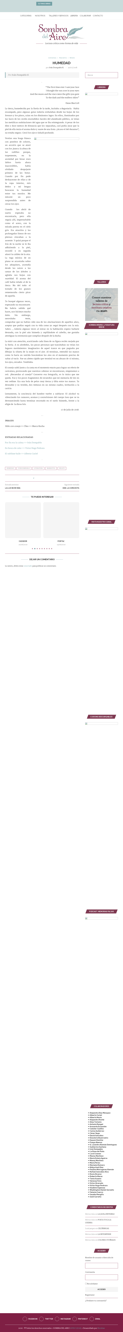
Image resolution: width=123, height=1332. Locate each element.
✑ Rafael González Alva (97, 1172)
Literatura (38, 468)
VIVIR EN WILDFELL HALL (61, 541)
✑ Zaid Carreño (93, 1197)
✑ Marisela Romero (95, 1165)
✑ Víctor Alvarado (94, 1183)
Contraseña (90, 1272)
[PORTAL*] (23, 520)
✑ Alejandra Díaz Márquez (98, 1113)
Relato (62, 468)
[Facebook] (54, 8)
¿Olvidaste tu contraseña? (96, 1300)
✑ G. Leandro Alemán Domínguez (101, 1145)
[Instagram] (61, 8)
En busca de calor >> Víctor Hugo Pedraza (25, 448)
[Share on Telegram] (47, 478)
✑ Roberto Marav (94, 1176)
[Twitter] (58, 8)
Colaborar (85, 16)
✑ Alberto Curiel (93, 1115)
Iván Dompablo (24, 468)
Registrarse (90, 1295)
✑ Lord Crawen (93, 1154)
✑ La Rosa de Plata (94, 1151)
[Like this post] (35, 478)
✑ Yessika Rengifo (94, 1194)
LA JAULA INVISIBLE (106, 1214)
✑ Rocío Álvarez (93, 1174)
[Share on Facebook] (38, 478)
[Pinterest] (65, 8)
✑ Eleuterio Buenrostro (96, 1138)
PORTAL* (23, 541)
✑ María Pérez (92, 1163)
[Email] (68, 8)
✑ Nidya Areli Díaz (94, 1167)
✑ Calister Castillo (94, 1129)
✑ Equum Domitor (94, 1140)
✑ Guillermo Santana (95, 1147)
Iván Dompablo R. (56, 67)
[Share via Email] (49, 478)
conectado (27, 566)
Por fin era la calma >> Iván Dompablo (23, 442)
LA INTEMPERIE (104, 1234)
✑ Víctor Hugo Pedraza (96, 1185)
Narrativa (51, 468)
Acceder (102, 1289)
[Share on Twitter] (40, 478)
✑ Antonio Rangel (94, 1124)
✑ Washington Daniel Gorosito (99, 1190)
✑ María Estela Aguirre (96, 1158)
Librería (74, 16)
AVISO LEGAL (75, 1328)
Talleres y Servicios (58, 16)
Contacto (98, 16)
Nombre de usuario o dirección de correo (99, 1259)
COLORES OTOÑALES (107, 1240)
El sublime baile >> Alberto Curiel (21, 453)
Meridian (101, 1328)
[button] (54, 4)
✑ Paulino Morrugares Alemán (99, 1169)
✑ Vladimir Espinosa (95, 1188)
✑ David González (94, 1136)
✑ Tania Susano (93, 1179)
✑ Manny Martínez (94, 1156)
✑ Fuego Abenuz (93, 1142)
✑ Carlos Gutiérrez (94, 1131)
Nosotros (40, 16)
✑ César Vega (92, 1133)
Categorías (25, 16)
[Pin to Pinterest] (42, 478)
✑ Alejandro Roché (94, 1120)
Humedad (10, 468)
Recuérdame (92, 1283)
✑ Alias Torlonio (93, 1122)
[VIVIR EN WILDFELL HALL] (61, 520)
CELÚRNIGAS (103, 1228)
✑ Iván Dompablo (94, 1149)
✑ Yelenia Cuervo (94, 1192)
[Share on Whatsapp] (45, 478)
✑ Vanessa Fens (93, 1181)
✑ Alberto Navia (93, 1117)
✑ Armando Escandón (96, 1127)
